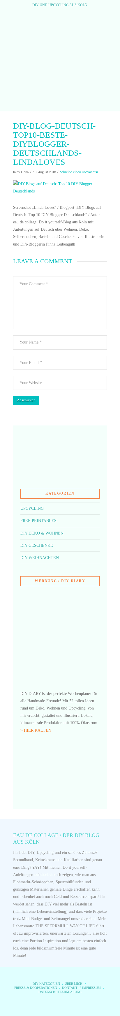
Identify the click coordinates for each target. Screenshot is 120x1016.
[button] (60, 101)
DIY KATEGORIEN (46, 983)
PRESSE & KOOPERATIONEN (35, 987)
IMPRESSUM (91, 987)
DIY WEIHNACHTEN (39, 558)
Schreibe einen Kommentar (79, 172)
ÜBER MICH (73, 983)
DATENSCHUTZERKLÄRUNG (60, 992)
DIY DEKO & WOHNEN (41, 533)
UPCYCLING (32, 508)
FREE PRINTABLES (38, 520)
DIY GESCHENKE (36, 545)
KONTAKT (69, 987)
